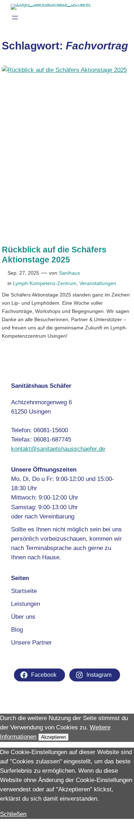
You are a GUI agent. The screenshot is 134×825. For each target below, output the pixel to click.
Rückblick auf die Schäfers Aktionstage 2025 (54, 254)
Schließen (13, 814)
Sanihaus (69, 273)
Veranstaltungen (97, 283)
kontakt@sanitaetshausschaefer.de (58, 448)
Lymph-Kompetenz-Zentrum (44, 283)
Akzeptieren (53, 737)
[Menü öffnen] (15, 17)
